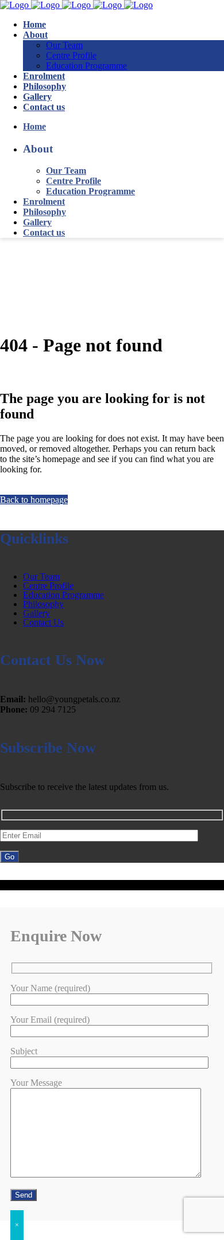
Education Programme (63, 595)
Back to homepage (34, 499)
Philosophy (43, 604)
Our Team (41, 576)
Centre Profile (48, 585)
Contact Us (43, 622)
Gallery (36, 613)
